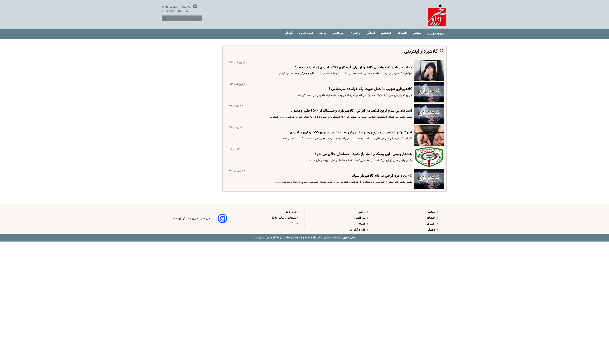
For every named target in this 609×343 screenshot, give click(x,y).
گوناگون (288, 33)
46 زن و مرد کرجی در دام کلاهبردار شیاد (382, 175)
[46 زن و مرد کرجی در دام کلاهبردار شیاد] (428, 179)
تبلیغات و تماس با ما (284, 218)
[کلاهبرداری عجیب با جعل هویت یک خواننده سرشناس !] (428, 92)
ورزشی (356, 33)
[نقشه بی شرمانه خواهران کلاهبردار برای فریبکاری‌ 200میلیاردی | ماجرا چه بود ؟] (428, 70)
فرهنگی (371, 33)
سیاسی (417, 33)
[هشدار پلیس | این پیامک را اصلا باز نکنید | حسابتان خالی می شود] (428, 157)
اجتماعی (386, 33)
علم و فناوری (306, 33)
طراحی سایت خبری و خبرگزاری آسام (193, 218)
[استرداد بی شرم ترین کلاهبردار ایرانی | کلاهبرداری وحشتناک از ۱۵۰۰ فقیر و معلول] (428, 114)
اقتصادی (402, 33)
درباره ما (291, 212)
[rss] (185, 11)
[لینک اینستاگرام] (292, 225)
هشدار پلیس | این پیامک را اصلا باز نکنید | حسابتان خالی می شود (363, 154)
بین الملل (338, 33)
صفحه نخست (435, 34)
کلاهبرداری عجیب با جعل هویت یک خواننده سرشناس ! (370, 89)
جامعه (323, 33)
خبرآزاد (316, 238)
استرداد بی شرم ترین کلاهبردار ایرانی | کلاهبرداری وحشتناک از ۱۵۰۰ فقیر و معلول (351, 110)
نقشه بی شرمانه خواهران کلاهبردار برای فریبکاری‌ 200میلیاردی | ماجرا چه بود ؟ (353, 67)
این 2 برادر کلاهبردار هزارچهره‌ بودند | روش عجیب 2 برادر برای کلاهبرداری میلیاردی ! (349, 132)
